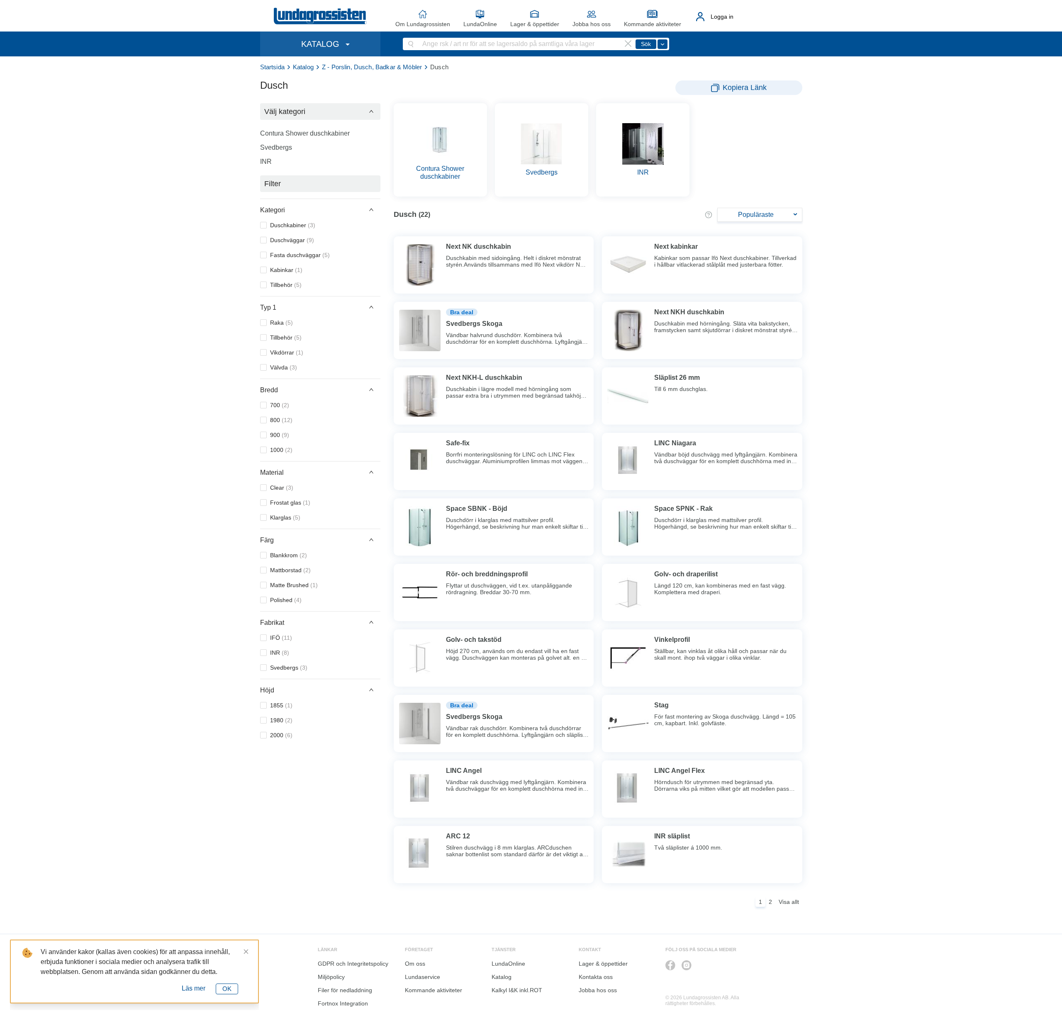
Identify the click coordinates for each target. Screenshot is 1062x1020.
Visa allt (789, 902)
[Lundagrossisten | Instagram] (687, 965)
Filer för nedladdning (345, 990)
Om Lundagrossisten (422, 24)
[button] (320, 111)
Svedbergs (276, 147)
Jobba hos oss (591, 24)
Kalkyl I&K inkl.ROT (517, 990)
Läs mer (193, 988)
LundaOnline (480, 24)
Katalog (303, 66)
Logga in (722, 16)
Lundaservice (422, 977)
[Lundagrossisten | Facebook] (670, 965)
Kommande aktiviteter (652, 24)
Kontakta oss (596, 977)
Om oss (415, 963)
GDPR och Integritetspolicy (353, 963)
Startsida (272, 66)
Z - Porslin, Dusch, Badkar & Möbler (372, 66)
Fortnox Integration (343, 1003)
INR (266, 161)
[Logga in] (700, 16)
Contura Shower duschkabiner (305, 133)
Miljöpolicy (331, 977)
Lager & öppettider (534, 24)
